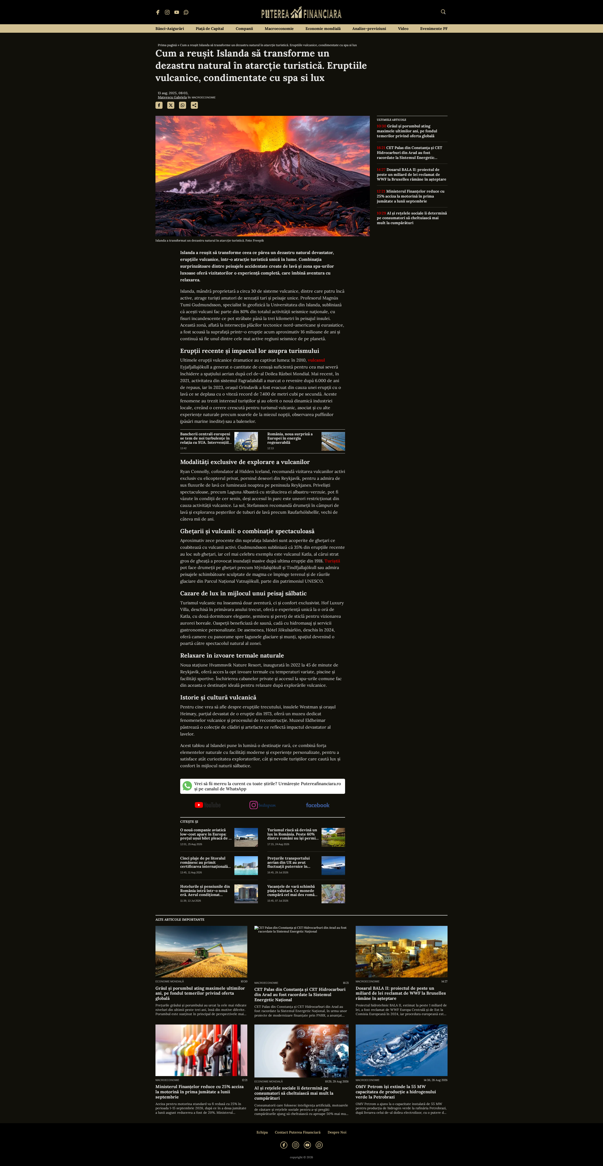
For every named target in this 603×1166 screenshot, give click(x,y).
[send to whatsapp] (182, 105)
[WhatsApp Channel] (186, 12)
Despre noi (337, 1132)
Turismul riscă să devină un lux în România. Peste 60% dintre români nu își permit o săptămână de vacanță (292, 834)
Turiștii (332, 561)
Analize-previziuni (369, 28)
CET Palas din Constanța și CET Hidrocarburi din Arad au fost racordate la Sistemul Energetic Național (409, 152)
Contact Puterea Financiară (298, 1132)
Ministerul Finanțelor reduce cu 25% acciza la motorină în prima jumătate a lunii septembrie (410, 196)
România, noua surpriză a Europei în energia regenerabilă (290, 438)
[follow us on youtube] (207, 805)
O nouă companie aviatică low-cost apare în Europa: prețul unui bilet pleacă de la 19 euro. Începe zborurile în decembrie (206, 834)
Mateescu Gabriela (172, 97)
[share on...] (194, 105)
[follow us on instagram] (262, 805)
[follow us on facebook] (317, 805)
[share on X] (170, 105)
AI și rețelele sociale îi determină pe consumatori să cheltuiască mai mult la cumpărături (412, 218)
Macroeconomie (279, 28)
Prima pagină (167, 45)
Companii (244, 28)
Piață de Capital (210, 28)
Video (403, 28)
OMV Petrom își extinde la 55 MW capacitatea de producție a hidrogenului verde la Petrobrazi (396, 1091)
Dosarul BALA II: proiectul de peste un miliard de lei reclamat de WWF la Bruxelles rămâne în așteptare (411, 174)
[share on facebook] (159, 105)
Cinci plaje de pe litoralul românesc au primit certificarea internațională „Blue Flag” (204, 862)
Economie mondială (323, 28)
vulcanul (316, 360)
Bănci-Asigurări (169, 28)
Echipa (262, 1132)
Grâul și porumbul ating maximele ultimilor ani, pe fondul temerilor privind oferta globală (407, 131)
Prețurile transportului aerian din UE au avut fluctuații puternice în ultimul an (288, 862)
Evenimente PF (434, 28)
